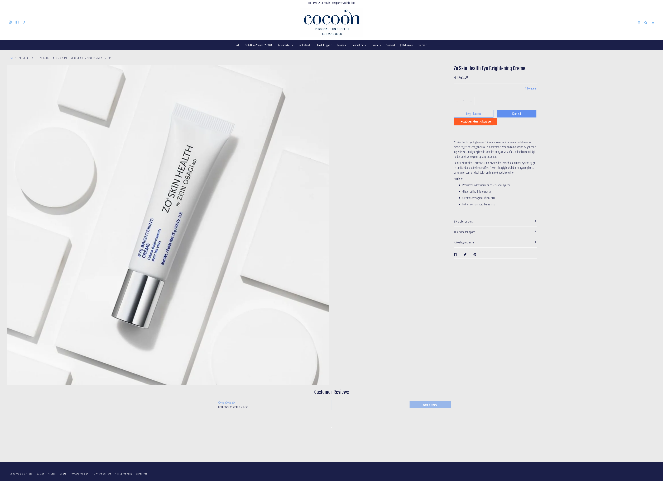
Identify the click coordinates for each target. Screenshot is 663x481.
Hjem (10, 58)
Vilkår (63, 474)
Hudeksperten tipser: (464, 232)
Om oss (40, 474)
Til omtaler (531, 88)
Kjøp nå (516, 113)
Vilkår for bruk (124, 474)
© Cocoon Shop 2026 (21, 474)
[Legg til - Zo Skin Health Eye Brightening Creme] (470, 101)
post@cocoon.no (79, 474)
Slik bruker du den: (463, 221)
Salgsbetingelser (102, 474)
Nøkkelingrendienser (465, 242)
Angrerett (141, 474)
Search (52, 474)
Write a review (430, 405)
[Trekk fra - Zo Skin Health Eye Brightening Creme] (458, 101)
